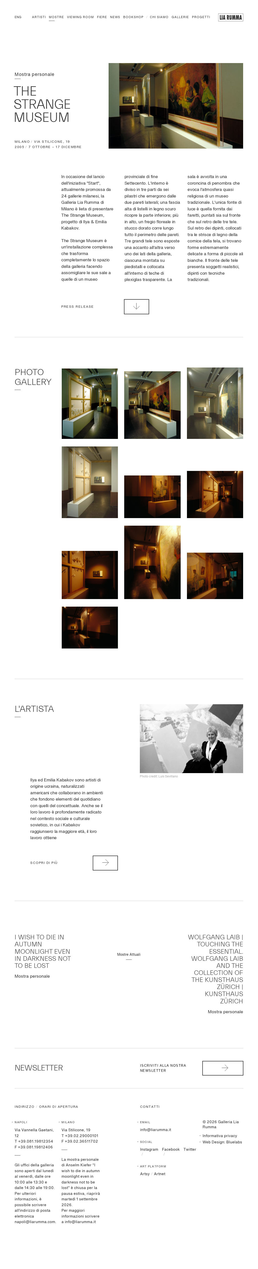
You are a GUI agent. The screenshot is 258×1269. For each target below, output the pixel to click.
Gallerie (180, 17)
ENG (18, 17)
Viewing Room (80, 17)
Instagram (149, 1149)
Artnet (159, 1174)
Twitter (189, 1149)
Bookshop (133, 17)
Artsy (145, 1174)
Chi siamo (159, 17)
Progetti (201, 17)
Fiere (102, 17)
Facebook (171, 1149)
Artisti (39, 17)
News (115, 17)
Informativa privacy (220, 1136)
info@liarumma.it (155, 1130)
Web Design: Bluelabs (222, 1142)
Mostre (56, 17)
